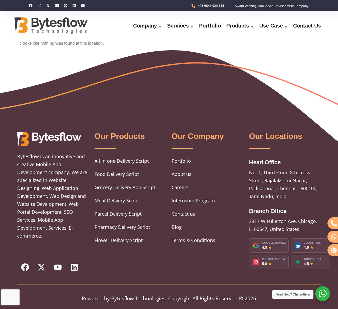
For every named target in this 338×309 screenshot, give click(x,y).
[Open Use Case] (286, 26)
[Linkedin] (74, 5)
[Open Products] (252, 26)
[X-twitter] (48, 5)
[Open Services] (192, 26)
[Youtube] (83, 5)
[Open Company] (160, 26)
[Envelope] (56, 5)
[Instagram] (39, 5)
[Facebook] (30, 5)
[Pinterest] (65, 5)
